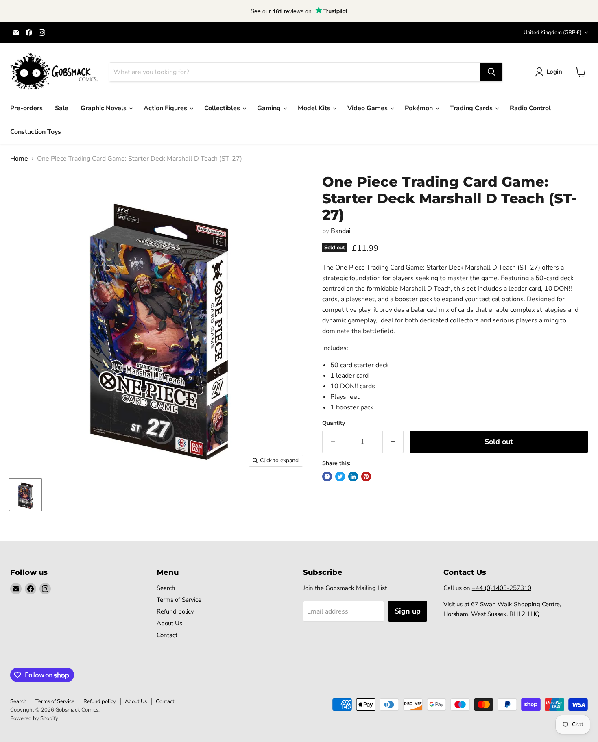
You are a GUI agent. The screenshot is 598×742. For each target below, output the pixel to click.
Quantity (333, 423)
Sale (61, 108)
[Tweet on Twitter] (340, 476)
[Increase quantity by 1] (393, 442)
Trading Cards (472, 108)
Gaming (269, 108)
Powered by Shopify (34, 718)
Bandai (341, 230)
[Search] (491, 72)
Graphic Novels (104, 108)
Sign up (408, 611)
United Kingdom (552, 32)
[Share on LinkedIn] (353, 476)
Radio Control (530, 108)
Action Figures (166, 108)
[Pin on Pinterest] (366, 476)
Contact (167, 635)
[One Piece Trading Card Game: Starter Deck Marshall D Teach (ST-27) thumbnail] (25, 495)
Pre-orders (26, 108)
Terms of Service (179, 600)
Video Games (368, 108)
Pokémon (419, 108)
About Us (169, 623)
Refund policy (175, 611)
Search (166, 588)
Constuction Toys (35, 131)
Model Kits (315, 108)
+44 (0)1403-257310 (501, 588)
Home (19, 158)
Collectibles (223, 108)
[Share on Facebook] (327, 476)
